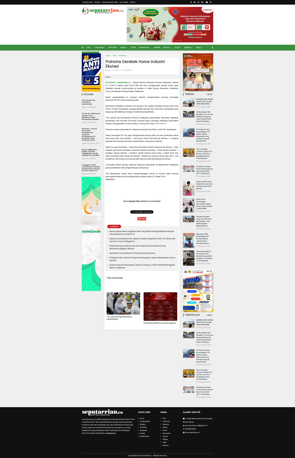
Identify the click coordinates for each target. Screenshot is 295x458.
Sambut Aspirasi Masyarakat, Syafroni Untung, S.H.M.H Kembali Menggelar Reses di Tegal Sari (142, 266)
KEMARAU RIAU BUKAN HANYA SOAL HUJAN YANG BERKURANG (204, 101)
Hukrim (157, 47)
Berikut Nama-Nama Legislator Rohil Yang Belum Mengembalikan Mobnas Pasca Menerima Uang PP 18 (141, 232)
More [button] (198, 47)
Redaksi (97, 2)
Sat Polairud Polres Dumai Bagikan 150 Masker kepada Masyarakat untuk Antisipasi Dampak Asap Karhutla (203, 135)
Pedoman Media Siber (110, 2)
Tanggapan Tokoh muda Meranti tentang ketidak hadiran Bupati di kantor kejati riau (91, 168)
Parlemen (166, 421)
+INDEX (209, 94)
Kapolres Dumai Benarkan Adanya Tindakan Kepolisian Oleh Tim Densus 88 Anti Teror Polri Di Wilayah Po (142, 240)
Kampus (166, 445)
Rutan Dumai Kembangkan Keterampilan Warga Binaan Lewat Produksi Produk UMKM (204, 204)
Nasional (113, 47)
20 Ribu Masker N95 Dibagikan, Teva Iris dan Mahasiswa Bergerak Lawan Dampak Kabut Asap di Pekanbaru (204, 117)
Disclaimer (124, 2)
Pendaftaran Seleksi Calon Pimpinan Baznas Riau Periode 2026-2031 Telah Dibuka (204, 170)
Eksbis (165, 427)
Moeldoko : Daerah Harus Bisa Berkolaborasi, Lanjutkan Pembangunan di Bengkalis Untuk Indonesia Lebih (89, 134)
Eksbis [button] (123, 47)
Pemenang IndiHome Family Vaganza (160, 323)
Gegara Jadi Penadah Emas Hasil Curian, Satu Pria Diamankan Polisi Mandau (204, 185)
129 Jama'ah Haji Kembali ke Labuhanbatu (88, 102)
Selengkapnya (111, 433)
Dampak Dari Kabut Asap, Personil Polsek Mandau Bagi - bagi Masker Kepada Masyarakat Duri (204, 221)
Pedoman (143, 427)
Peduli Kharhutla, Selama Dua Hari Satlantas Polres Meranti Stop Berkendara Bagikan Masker (137, 247)
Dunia (133, 47)
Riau (114, 55)
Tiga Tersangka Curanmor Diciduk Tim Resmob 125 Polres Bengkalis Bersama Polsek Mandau (204, 154)
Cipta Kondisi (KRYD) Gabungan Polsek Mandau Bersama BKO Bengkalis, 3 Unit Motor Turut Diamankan (204, 256)
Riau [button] (88, 47)
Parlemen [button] (99, 47)
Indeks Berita (144, 436)
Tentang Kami (87, 2)
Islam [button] (177, 47)
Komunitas (166, 433)
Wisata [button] (166, 47)
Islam (165, 442)
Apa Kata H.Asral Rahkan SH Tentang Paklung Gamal (132, 253)
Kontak (132, 2)
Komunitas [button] (144, 47)
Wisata (165, 439)
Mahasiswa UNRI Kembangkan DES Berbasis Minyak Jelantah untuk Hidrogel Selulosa (202, 239)
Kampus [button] (188, 47)
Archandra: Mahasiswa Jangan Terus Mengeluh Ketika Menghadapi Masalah (91, 116)
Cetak (143, 219)
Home (108, 55)
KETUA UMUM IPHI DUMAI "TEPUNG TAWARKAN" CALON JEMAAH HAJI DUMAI (90, 152)
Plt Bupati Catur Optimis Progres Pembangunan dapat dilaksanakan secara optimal (142, 259)
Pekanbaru (123, 55)
